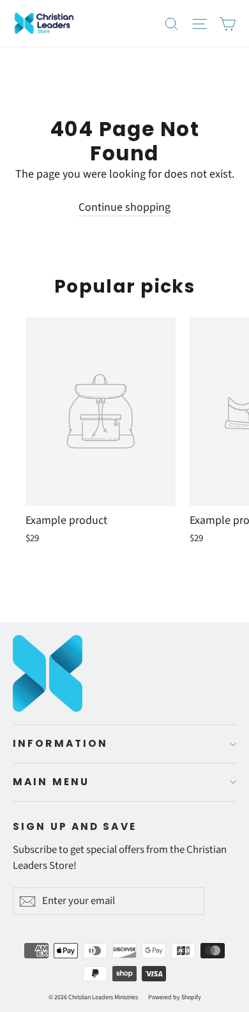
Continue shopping (124, 207)
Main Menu (51, 781)
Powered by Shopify (174, 997)
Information (60, 743)
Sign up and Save (75, 826)
